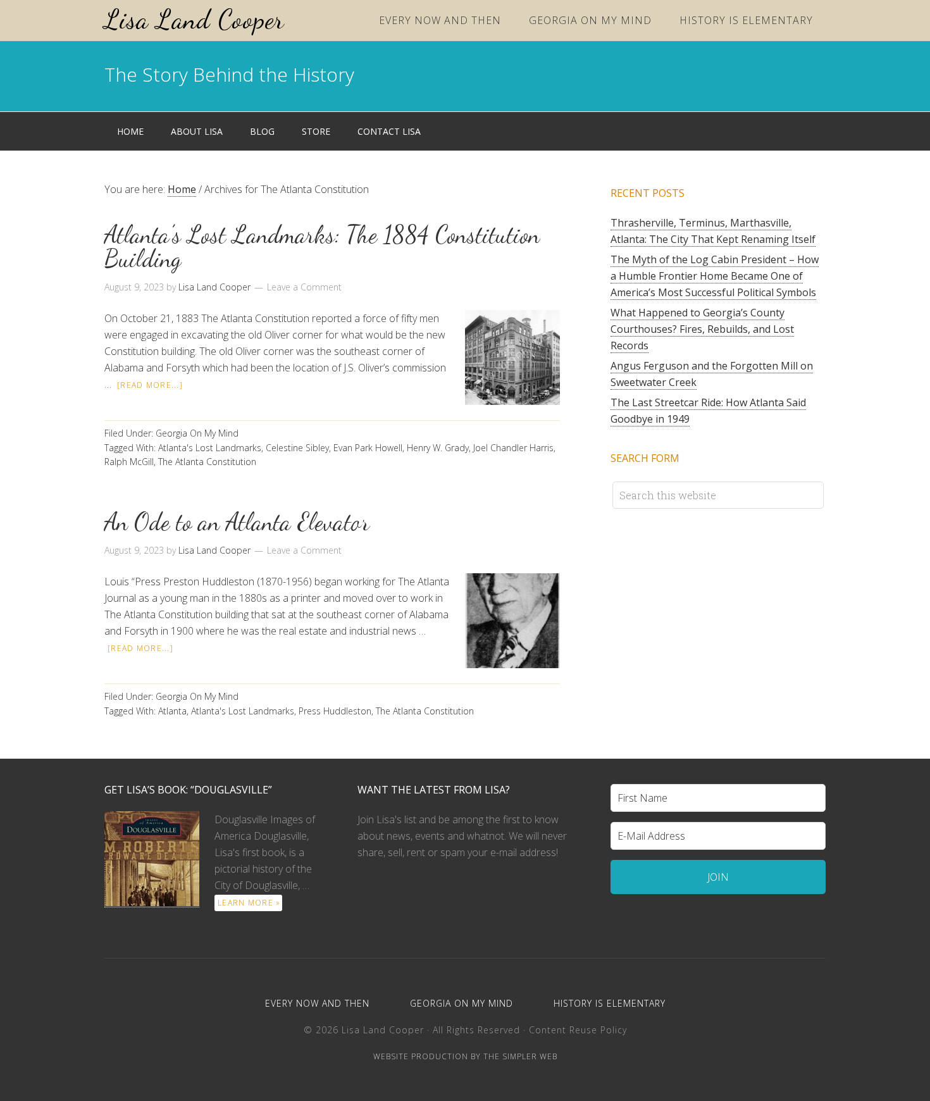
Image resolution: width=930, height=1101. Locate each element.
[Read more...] (150, 385)
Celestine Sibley (297, 448)
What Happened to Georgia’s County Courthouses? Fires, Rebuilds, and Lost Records (702, 329)
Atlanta (172, 711)
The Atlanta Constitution (207, 462)
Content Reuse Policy (578, 1030)
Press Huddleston (335, 711)
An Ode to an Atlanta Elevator (236, 522)
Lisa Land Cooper (194, 19)
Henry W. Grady (438, 448)
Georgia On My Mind (197, 433)
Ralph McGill (129, 462)
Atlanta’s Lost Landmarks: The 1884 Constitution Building (322, 246)
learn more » (249, 902)
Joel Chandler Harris (513, 448)
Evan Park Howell (367, 448)
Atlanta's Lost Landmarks (209, 448)
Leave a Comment (304, 287)
